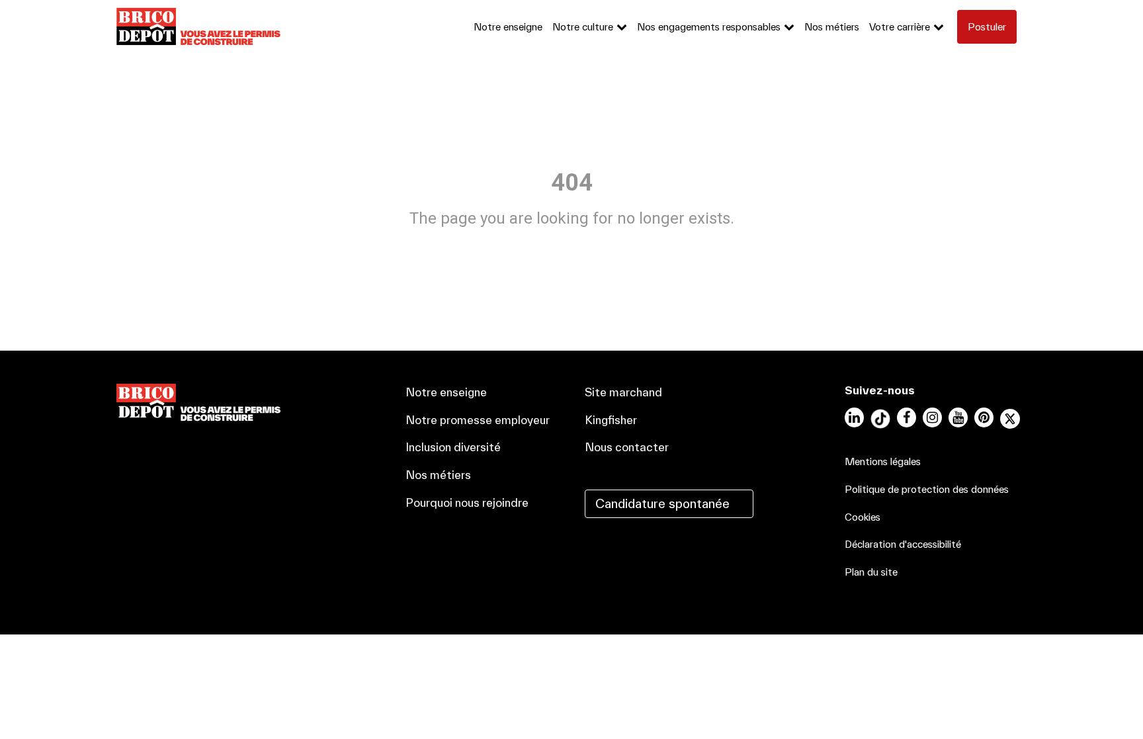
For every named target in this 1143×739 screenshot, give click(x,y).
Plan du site (871, 572)
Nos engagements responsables (709, 26)
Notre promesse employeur (477, 419)
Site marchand (623, 392)
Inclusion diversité (453, 447)
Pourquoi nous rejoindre (467, 502)
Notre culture (582, 26)
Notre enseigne (508, 26)
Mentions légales (883, 461)
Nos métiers (831, 26)
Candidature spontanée (662, 503)
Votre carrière (899, 26)
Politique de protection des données (927, 489)
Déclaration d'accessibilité (903, 544)
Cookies (862, 517)
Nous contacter (627, 447)
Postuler (987, 26)
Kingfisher (611, 419)
